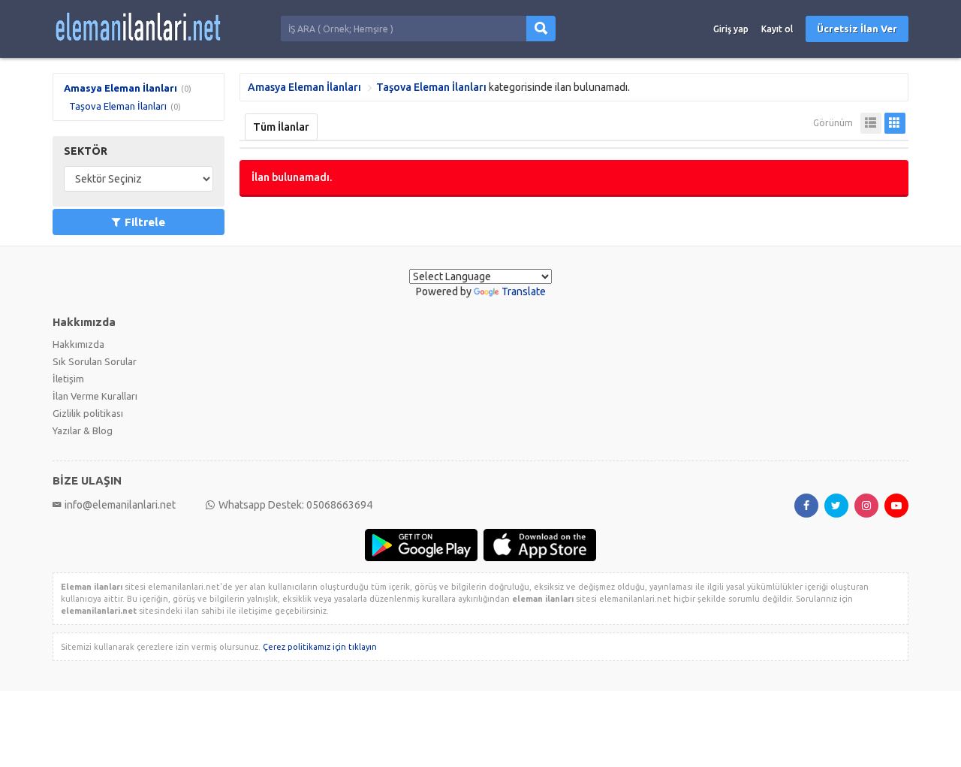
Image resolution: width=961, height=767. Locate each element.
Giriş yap (731, 29)
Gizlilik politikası (88, 413)
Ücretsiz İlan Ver (857, 28)
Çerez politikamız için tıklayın (320, 646)
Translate (524, 291)
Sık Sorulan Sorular (95, 361)
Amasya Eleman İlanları (120, 88)
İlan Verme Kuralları (95, 396)
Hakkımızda (78, 344)
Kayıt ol (777, 29)
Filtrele (145, 222)
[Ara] (541, 28)
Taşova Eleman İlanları (118, 106)
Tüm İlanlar (281, 127)
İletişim (68, 378)
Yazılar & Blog (83, 430)
